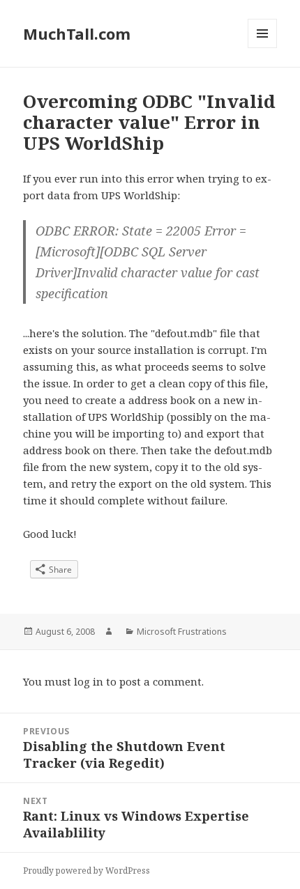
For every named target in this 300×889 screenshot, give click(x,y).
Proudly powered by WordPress (86, 870)
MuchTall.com (76, 33)
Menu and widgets (262, 47)
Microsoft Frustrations (182, 631)
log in (88, 681)
